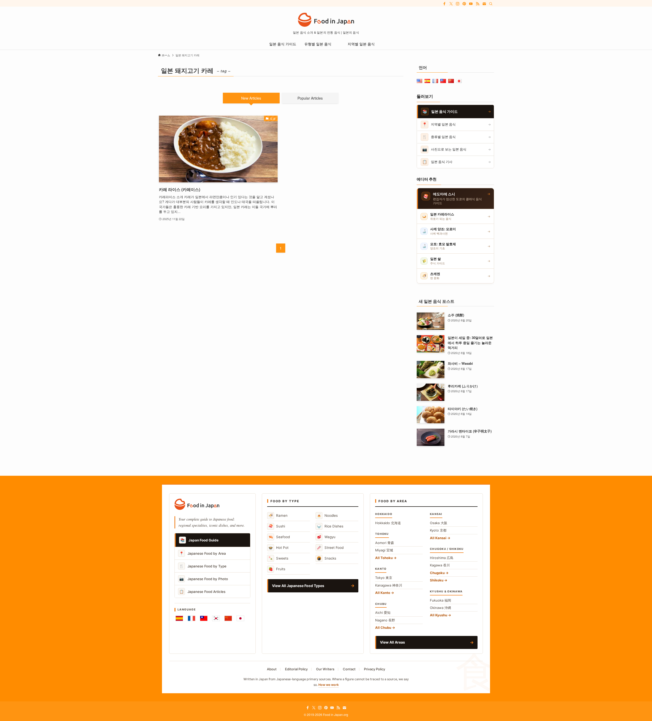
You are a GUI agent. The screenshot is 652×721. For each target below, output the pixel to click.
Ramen (278, 515)
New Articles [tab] (251, 98)
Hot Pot (278, 547)
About (272, 669)
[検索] (490, 4)
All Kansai (438, 538)
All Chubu (383, 627)
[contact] (484, 4)
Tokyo (383, 578)
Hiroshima (441, 558)
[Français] (191, 618)
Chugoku (437, 573)
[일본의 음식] (326, 20)
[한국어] (216, 618)
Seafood (279, 537)
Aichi (382, 612)
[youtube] (471, 4)
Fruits (276, 569)
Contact (349, 669)
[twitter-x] (451, 4)
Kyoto (438, 530)
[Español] (179, 618)
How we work (328, 685)
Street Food (330, 547)
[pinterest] (464, 4)
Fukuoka (440, 600)
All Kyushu (438, 615)
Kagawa (440, 565)
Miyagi (384, 550)
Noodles (327, 515)
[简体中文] (228, 618)
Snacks (326, 558)
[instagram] (457, 4)
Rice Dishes (330, 526)
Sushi (276, 526)
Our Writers (325, 669)
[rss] (477, 4)
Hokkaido (388, 523)
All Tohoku (384, 558)
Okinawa (440, 608)
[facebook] (444, 4)
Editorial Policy (296, 669)
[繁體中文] (204, 618)
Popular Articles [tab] (310, 98)
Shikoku (436, 580)
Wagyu (326, 537)
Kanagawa (388, 585)
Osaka (438, 523)
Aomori (384, 543)
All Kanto (382, 593)
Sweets (278, 558)
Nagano (385, 620)
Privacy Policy (374, 669)
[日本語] (240, 618)
